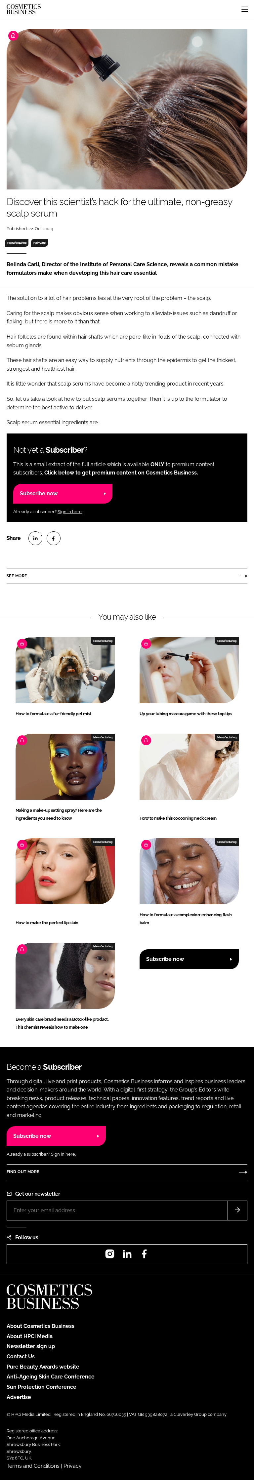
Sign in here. (70, 511)
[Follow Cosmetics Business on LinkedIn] (127, 1256)
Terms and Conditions (33, 1466)
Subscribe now (39, 493)
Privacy (73, 1466)
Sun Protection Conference (41, 1387)
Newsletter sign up (31, 1346)
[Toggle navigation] (245, 9)
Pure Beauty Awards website (43, 1367)
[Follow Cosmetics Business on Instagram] (110, 1256)
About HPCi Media (30, 1336)
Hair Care (39, 242)
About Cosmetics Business (40, 1326)
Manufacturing (16, 242)
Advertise (19, 1397)
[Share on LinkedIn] (35, 538)
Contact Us (21, 1356)
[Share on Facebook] (54, 538)
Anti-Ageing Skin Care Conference (51, 1377)
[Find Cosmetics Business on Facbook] (144, 1256)
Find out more (23, 1172)
